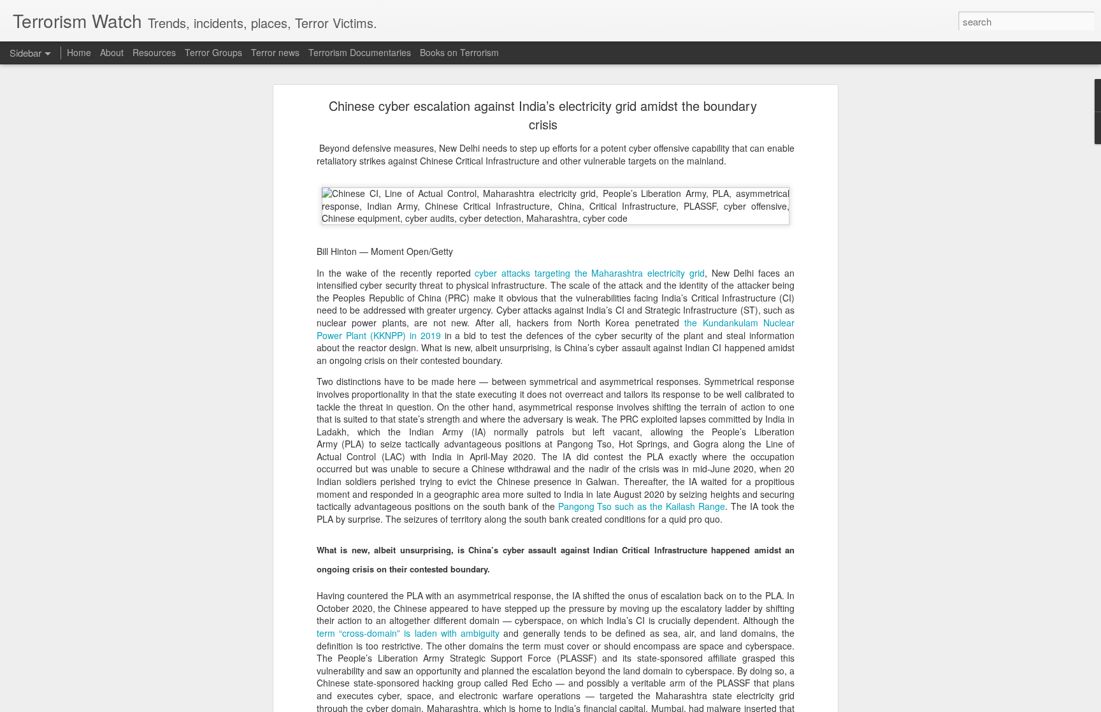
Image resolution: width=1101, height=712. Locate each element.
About (112, 52)
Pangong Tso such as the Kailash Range (642, 506)
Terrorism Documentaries (359, 52)
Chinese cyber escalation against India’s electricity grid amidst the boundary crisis (543, 114)
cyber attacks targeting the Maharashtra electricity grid (590, 272)
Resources (154, 52)
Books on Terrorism (459, 52)
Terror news (275, 52)
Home (79, 52)
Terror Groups (213, 52)
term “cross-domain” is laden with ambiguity (408, 633)
